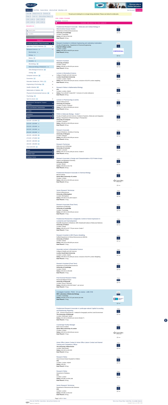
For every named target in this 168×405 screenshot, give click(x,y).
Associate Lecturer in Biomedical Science (70, 249)
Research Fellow (62, 357)
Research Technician (63, 144)
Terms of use (115, 401)
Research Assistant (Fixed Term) (67, 263)
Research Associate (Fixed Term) (67, 204)
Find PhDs (36, 10)
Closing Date (65, 20)
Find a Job (29, 10)
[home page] (31, 5)
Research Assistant (63, 61)
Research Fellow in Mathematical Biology (70, 87)
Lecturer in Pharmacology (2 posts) (68, 100)
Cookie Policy (129, 401)
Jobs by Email (53, 10)
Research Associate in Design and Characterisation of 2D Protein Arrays (79, 158)
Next (65, 398)
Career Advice (44, 10)
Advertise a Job (62, 10)
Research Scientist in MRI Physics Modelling (71, 235)
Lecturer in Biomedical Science (66, 73)
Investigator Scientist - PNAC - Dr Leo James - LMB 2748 (75, 292)
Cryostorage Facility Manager (66, 325)
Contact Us (36, 403)
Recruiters (139, 10)
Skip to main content (6, 1)
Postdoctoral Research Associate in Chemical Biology (73, 173)
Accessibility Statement (137, 401)
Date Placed (58, 20)
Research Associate (63, 130)
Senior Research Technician (65, 190)
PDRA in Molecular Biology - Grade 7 (68, 114)
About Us (32, 403)
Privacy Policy (122, 401)
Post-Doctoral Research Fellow (66, 278)
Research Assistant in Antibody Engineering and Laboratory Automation (79, 43)
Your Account (130, 10)
